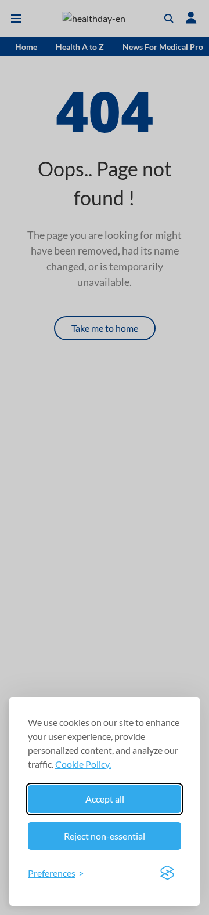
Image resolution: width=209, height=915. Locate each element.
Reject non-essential (104, 835)
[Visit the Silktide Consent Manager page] (167, 873)
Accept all (104, 798)
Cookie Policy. (83, 763)
